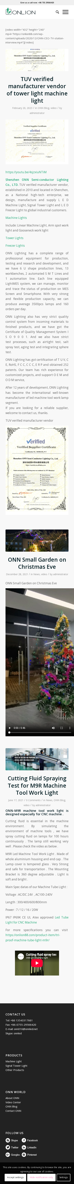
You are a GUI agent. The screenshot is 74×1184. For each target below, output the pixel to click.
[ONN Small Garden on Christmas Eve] (37, 541)
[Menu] (63, 12)
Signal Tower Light (16, 1065)
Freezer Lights (15, 246)
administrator (37, 113)
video (54, 108)
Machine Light (14, 1061)
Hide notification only (41, 1177)
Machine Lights (16, 218)
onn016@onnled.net (26, 1029)
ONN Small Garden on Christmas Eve (37, 563)
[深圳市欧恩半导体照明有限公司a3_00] (37, 60)
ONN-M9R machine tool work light (35, 811)
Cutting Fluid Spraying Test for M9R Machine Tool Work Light (37, 785)
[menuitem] (55, 12)
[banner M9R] (37, 759)
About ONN (12, 1098)
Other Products (15, 1070)
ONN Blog (43, 108)
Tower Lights (14, 238)
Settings (63, 1177)
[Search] (55, 12)
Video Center (13, 1102)
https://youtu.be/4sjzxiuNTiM (26, 172)
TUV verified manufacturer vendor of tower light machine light (37, 89)
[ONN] (31, 12)
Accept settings (15, 1177)
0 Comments (33, 800)
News (36, 574)
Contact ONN (13, 1110)
